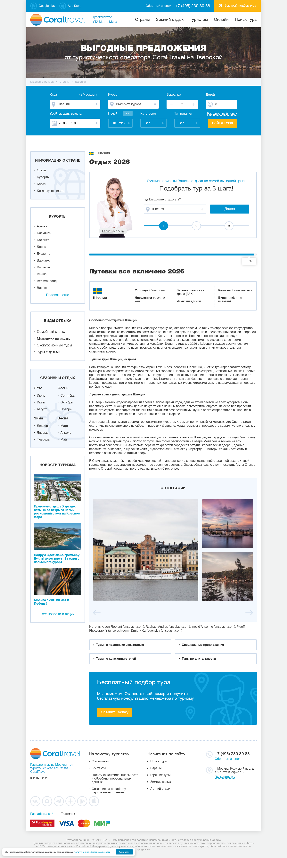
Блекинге (44, 233)
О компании (100, 761)
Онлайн (221, 19)
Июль (41, 402)
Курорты (43, 177)
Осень (63, 388)
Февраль (43, 439)
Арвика (42, 226)
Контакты (99, 768)
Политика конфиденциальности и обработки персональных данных (115, 778)
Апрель (66, 432)
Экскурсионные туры (54, 345)
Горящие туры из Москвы (48, 764)
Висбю (42, 288)
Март (64, 426)
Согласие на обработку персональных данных (109, 790)
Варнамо (43, 260)
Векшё (42, 274)
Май (64, 439)
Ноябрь (66, 409)
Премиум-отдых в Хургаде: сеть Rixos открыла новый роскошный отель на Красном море (57, 512)
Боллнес (43, 240)
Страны (155, 768)
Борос (41, 247)
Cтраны (142, 19)
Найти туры (222, 123)
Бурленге (44, 253)
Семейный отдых (51, 332)
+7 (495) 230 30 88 (192, 6)
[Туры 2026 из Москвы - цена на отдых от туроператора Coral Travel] (145, 550)
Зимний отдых (170, 19)
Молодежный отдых (53, 338)
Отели (41, 170)
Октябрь (67, 402)
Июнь (41, 395)
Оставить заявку (114, 712)
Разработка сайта (43, 814)
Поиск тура (246, 19)
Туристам (199, 19)
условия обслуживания (195, 839)
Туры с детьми (48, 352)
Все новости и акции (58, 614)
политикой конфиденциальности (92, 852)
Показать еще (57, 295)
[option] (173, 550)
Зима (38, 418)
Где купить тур (225, 776)
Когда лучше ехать (50, 191)
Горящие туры (160, 775)
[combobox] (82, 95)
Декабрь (43, 426)
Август (42, 409)
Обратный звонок (227, 759)
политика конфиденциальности (157, 839)
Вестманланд (47, 281)
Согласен (124, 852)
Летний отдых (160, 788)
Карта (41, 184)
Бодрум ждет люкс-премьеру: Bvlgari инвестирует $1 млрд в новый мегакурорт (57, 558)
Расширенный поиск (222, 113)
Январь (42, 432)
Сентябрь (68, 395)
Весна (63, 418)
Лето (38, 388)
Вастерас (44, 267)
